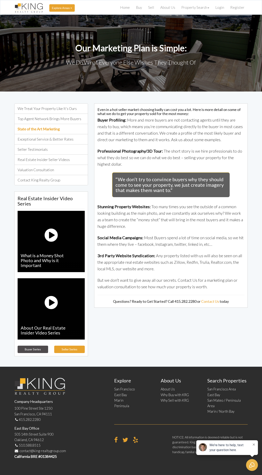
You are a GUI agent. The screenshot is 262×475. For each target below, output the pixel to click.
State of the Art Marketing (39, 129)
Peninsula (121, 406)
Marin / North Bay (220, 411)
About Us (167, 7)
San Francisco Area (221, 389)
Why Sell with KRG (175, 400)
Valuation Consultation (36, 170)
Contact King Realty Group (39, 180)
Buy (139, 7)
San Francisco (124, 389)
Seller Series (69, 349)
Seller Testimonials (33, 149)
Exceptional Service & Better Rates (45, 139)
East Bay (120, 395)
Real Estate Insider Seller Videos (44, 159)
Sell (151, 7)
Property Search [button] (194, 7)
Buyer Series (33, 349)
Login (219, 7)
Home (125, 7)
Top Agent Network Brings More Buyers (49, 118)
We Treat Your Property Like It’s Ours (47, 108)
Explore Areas (61, 8)
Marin (118, 400)
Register (237, 7)
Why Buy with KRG (175, 395)
